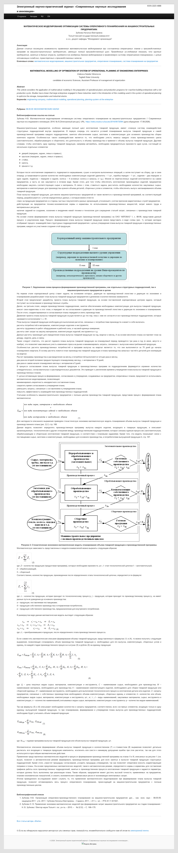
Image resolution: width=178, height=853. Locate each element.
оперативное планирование (109, 61)
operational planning (75, 99)
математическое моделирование (49, 61)
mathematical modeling (56, 99)
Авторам (33, 16)
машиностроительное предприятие (80, 61)
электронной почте (139, 830)
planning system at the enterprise (99, 99)
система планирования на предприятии (140, 61)
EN (49, 16)
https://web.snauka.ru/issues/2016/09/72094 (104, 121)
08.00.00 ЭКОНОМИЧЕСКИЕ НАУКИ (42, 109)
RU (42, 16)
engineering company (36, 99)
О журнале (21, 16)
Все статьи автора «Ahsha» (29, 821)
